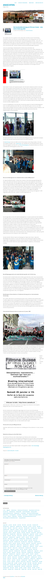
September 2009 (35, 561)
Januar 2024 (11, 531)
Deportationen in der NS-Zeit (34, 510)
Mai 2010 (13, 561)
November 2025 (6, 526)
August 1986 (40, 569)
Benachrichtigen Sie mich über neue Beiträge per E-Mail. (16, 489)
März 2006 (18, 564)
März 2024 (35, 529)
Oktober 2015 (23, 550)
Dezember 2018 (6, 544)
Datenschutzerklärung (22, 2)
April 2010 (18, 561)
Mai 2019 (18, 543)
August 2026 (5, 524)
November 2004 (10, 566)
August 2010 (36, 560)
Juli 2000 (33, 567)
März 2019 (28, 543)
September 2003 (6, 567)
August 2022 (32, 534)
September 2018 (26, 544)
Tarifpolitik (20, 516)
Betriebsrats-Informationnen (23, 510)
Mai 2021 (31, 537)
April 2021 (36, 537)
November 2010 (24, 560)
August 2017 (32, 546)
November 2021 (38, 535)
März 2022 (14, 535)
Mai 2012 (4, 558)
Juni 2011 (4, 560)
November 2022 (12, 534)
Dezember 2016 (21, 547)
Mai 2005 (4, 566)
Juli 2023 (10, 532)
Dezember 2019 (17, 541)
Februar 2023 (33, 532)
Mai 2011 (9, 560)
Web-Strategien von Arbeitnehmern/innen (10, 517)
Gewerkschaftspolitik (10, 450)
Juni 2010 (8, 561)
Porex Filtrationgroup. (24, 145)
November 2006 (12, 564)
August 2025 (25, 526)
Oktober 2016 (34, 547)
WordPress (12, 576)
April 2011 (13, 560)
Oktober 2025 (12, 526)
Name (5, 475)
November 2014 (37, 552)
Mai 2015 (9, 552)
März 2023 (28, 532)
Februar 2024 (5, 531)
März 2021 (5, 538)
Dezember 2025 (35, 524)
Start (15, 2)
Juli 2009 (40, 561)
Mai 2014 (31, 553)
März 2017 (10, 547)
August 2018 (32, 544)
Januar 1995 (34, 569)
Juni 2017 (41, 546)
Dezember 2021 (31, 535)
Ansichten (9, 5)
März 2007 (40, 563)
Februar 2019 (33, 543)
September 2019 (37, 541)
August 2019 (5, 543)
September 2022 (26, 534)
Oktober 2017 (19, 546)
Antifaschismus (13, 510)
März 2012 (9, 558)
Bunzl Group (7, 142)
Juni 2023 (14, 532)
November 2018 (12, 544)
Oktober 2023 (30, 531)
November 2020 (29, 538)
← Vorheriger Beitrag (8, 495)
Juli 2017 (36, 546)
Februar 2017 (15, 547)
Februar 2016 (5, 550)
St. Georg (4, 516)
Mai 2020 (25, 540)
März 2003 (12, 567)
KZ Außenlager (23, 513)
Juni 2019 (14, 543)
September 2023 (37, 531)
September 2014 (12, 553)
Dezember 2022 (6, 534)
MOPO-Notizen (5, 514)
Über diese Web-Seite (39, 2)
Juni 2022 (41, 534)
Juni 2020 (21, 540)
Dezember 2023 (17, 531)
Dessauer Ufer (5, 511)
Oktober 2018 (19, 544)
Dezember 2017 (6, 546)
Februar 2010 (23, 561)
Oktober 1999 (23, 569)
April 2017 (5, 547)
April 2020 (30, 540)
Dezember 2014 (30, 552)
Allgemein (8, 510)
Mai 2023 (18, 532)
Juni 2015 (4, 552)
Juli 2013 (34, 555)
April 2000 (5, 569)
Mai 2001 (29, 567)
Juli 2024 (17, 529)
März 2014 (5, 555)
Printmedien (19, 514)
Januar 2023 (39, 532)
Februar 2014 (10, 555)
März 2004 (23, 566)
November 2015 (17, 550)
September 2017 (26, 546)
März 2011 (18, 560)
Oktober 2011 (32, 558)
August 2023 (5, 532)
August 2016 (12, 549)
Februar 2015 (24, 552)
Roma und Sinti (25, 514)
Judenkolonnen (17, 513)
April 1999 (29, 569)
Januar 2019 (39, 543)
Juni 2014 (27, 553)
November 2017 (12, 546)
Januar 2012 (20, 558)
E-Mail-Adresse (7, 479)
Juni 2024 (21, 529)
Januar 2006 (29, 564)
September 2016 (6, 549)
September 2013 (23, 555)
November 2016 (28, 547)
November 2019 (24, 541)
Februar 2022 (19, 535)
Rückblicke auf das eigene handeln (35, 514)
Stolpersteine (14, 516)
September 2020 (6, 540)
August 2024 (12, 529)
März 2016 (35, 549)
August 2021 (18, 537)
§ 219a (4, 510)
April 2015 (13, 552)
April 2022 (9, 535)
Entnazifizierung (12, 511)
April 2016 (30, 549)
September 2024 (6, 529)
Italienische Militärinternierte (8, 513)
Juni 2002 (20, 567)
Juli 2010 (4, 561)
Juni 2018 (36, 544)
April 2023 (23, 532)
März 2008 (29, 563)
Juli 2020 (17, 540)
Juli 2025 (30, 526)
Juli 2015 (41, 550)
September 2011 (39, 558)
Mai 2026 (14, 524)
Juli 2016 (17, 549)
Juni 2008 (20, 563)
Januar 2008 (34, 563)
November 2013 (16, 555)
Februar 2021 (10, 538)
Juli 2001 (25, 567)
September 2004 (17, 566)
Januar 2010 (29, 561)
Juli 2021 (23, 537)
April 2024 (30, 529)
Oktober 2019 (30, 541)
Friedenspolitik (18, 511)
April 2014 (36, 553)
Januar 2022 (25, 535)
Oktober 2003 (35, 566)
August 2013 (30, 555)
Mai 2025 (38, 526)
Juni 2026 (10, 524)
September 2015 (30, 550)
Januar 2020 (11, 541)
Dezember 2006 (6, 564)
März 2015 (18, 552)
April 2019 (23, 543)
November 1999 (17, 569)
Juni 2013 (39, 555)
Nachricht (6, 464)
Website (5, 484)
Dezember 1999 (10, 569)
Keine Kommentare (29, 30)
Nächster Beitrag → (39, 495)
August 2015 (36, 550)
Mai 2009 (4, 563)
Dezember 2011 (26, 558)
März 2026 (24, 524)
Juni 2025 (34, 526)
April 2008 (24, 563)
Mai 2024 (25, 529)
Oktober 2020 (35, 538)
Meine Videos (31, 2)
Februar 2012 (14, 558)
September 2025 (19, 526)
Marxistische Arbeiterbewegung (32, 513)
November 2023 (24, 531)
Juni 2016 (21, 549)
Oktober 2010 (30, 560)
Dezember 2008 (10, 563)
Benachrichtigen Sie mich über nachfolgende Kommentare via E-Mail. (19, 488)
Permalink (16, 450)
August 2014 (18, 553)
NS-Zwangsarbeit (13, 514)
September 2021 (12, 537)
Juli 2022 (36, 534)
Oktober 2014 (5, 553)
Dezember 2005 (35, 564)
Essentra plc (18, 143)
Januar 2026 (29, 524)
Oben (4, 577)
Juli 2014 (23, 553)
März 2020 (35, 540)
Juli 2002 (16, 567)
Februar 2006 (24, 564)
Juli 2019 (10, 543)
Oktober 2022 (19, 534)
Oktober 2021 (5, 537)
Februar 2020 (5, 541)
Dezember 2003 (29, 566)
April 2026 (19, 524)
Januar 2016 (11, 550)
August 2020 (12, 540)
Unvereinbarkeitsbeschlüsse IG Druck (29, 516)
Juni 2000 (37, 567)
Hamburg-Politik (34, 511)
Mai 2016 (25, 549)
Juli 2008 (15, 563)
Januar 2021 (16, 538)
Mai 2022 (4, 535)
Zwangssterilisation (22, 517)
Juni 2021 (27, 537)
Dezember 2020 (22, 538)
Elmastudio (23, 576)
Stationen (9, 516)
